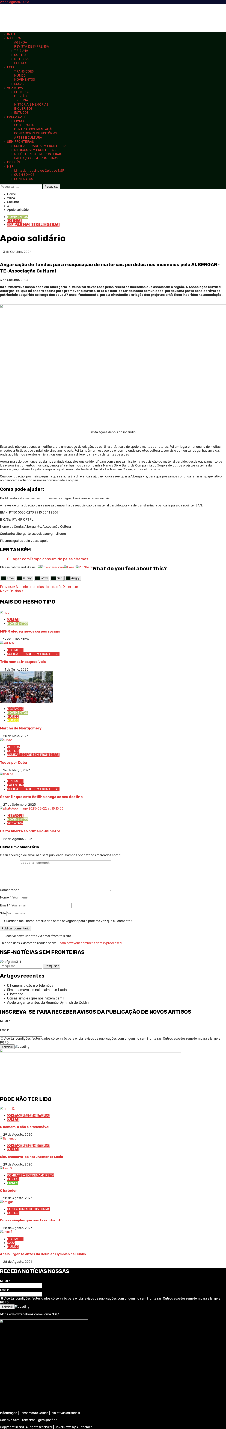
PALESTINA (15, 785)
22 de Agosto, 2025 (17, 839)
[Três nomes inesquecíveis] (7, 643)
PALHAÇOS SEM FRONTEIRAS (36, 158)
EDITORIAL (22, 92)
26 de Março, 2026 (17, 770)
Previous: (39, 587)
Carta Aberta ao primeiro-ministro (30, 831)
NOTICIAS (14, 221)
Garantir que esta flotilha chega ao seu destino (41, 797)
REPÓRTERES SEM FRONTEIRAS (38, 154)
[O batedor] (6, 1168)
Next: (12, 591)
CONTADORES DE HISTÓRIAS (35, 133)
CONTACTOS (23, 179)
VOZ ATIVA (15, 88)
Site (3, 913)
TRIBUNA (21, 51)
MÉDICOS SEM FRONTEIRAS (35, 150)
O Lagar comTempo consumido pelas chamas (47, 559)
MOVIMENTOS (24, 80)
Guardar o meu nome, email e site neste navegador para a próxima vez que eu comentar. (68, 921)
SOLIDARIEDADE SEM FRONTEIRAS (40, 146)
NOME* (5, 1021)
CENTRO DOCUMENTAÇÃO (33, 129)
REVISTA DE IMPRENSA (31, 46)
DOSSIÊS (13, 162)
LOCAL (19, 84)
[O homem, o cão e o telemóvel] (7, 1109)
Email (5, 905)
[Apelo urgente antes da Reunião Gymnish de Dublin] (6, 1232)
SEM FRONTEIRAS (20, 142)
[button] (1, 255)
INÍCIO (11, 34)
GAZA (11, 1243)
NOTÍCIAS (21, 59)
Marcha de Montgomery (20, 728)
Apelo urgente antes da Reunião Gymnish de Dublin (48, 1002)
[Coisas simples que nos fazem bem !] (7, 1202)
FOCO (11, 67)
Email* (4, 1030)
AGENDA (20, 42)
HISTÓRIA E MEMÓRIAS (31, 104)
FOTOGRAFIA (24, 125)
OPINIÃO (20, 96)
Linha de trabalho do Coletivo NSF (39, 171)
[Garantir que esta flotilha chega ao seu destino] (6, 774)
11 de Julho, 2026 (15, 669)
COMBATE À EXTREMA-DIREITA (30, 1175)
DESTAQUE (15, 650)
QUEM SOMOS (24, 175)
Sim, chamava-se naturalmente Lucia (37, 990)
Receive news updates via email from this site (37, 936)
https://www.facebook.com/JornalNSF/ (29, 1314)
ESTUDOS (21, 113)
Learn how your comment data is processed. (90, 943)
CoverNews (63, 1427)
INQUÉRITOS (23, 109)
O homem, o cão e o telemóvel (30, 985)
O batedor (15, 994)
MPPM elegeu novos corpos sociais (30, 631)
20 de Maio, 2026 (15, 736)
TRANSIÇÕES (24, 71)
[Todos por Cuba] (6, 740)
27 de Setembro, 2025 (19, 805)
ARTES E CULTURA (28, 138)
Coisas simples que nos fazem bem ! (35, 998)
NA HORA (14, 38)
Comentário (9, 890)
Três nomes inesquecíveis (23, 662)
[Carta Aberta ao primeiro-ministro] (31, 808)
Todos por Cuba (13, 762)
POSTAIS (20, 63)
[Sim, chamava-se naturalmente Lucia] (8, 1138)
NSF (10, 167)
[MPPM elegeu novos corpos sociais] (6, 613)
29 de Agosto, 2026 (17, 1135)
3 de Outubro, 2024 (17, 252)
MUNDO (20, 75)
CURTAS (20, 55)
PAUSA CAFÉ (16, 117)
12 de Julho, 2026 (16, 639)
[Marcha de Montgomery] (26, 702)
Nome (5, 897)
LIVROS (19, 121)
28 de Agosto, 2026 (17, 1198)
